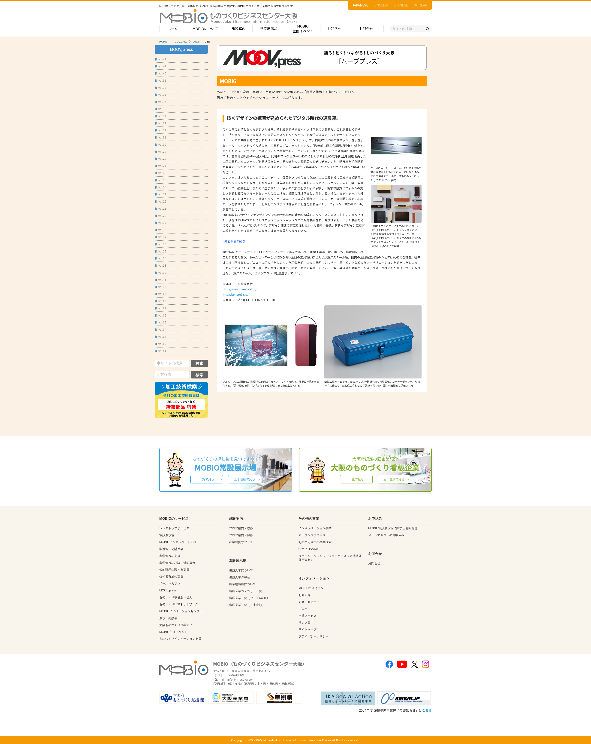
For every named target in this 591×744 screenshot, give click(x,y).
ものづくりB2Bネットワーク (178, 604)
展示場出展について (242, 584)
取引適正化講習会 (171, 549)
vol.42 (162, 59)
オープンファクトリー (314, 535)
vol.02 (162, 344)
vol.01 (162, 351)
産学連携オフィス (241, 542)
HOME (163, 41)
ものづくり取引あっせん (175, 597)
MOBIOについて (205, 28)
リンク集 (305, 622)
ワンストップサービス (174, 528)
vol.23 (162, 194)
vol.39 (162, 80)
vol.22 (162, 201)
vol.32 (162, 130)
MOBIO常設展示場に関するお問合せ (392, 528)
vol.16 (162, 244)
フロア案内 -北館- (241, 528)
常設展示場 (268, 28)
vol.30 (162, 144)
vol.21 (162, 208)
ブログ (303, 609)
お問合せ (366, 28)
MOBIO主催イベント (302, 28)
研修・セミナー (309, 602)
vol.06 (162, 315)
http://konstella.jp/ (235, 294)
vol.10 (162, 287)
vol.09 (162, 294)
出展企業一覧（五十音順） (247, 605)
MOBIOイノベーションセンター (180, 611)
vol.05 (162, 322)
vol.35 (162, 109)
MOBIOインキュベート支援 (177, 542)
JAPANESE (360, 5)
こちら (427, 710)
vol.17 (162, 237)
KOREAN (420, 5)
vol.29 (162, 152)
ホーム (172, 28)
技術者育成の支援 (171, 576)
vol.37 (162, 94)
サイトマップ (308, 629)
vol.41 (162, 66)
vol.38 (162, 87)
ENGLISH (381, 5)
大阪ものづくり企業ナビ (175, 625)
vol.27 (162, 166)
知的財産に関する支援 (174, 569)
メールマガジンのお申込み (386, 535)
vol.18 (162, 230)
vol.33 (162, 123)
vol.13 (162, 265)
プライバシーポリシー (314, 636)
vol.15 (162, 251)
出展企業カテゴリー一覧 (245, 591)
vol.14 (162, 258)
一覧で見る (206, 479)
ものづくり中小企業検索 (315, 542)
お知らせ (334, 28)
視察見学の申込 (239, 577)
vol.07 (162, 308)
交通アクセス (308, 616)
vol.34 (162, 116)
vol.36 (162, 102)
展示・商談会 (168, 618)
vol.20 (162, 216)
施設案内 (238, 28)
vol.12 (162, 272)
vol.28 (162, 158)
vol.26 (162, 173)
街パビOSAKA (308, 549)
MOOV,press (179, 41)
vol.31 (162, 137)
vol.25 (162, 180)
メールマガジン (169, 583)
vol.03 (162, 336)
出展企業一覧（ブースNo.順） (249, 598)
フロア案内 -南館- (241, 535)
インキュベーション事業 (315, 528)
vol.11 (162, 280)
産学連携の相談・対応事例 (177, 563)
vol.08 (162, 301)
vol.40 (162, 73)
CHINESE (401, 5)
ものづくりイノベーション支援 (180, 638)
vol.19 (162, 222)
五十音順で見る (244, 479)
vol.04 (162, 329)
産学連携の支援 (169, 556)
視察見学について (241, 570)
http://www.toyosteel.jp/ (239, 289)
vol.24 (196, 41)
